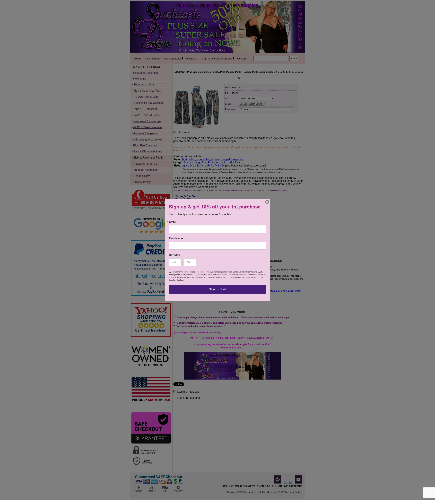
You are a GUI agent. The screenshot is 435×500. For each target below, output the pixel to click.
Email (172, 221)
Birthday (174, 254)
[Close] (267, 202)
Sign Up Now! (217, 289)
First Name (176, 238)
